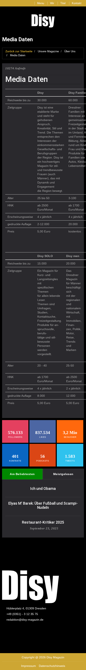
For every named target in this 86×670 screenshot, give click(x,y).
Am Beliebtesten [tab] (22, 474)
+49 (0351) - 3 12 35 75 (22, 614)
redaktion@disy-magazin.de (24, 619)
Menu (40, 3)
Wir (52, 3)
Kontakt (76, 3)
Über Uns (70, 51)
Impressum (28, 666)
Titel (63, 3)
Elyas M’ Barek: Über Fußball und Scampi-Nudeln (43, 505)
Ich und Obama (43, 488)
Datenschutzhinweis (52, 666)
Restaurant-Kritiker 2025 (43, 522)
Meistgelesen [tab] (63, 474)
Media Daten (17, 55)
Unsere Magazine (48, 51)
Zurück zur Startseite (18, 51)
